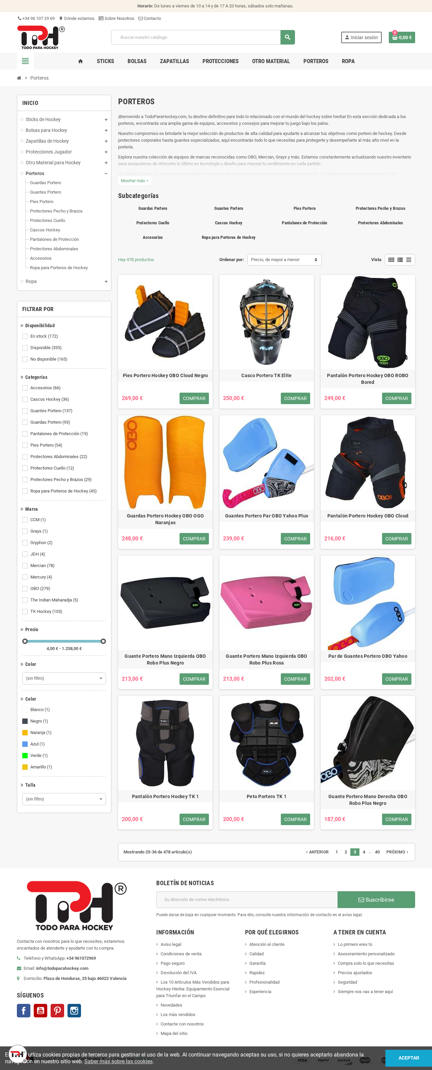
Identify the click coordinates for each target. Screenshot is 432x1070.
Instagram (74, 1010)
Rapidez (257, 972)
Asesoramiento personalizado (366, 953)
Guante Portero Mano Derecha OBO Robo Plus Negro (367, 800)
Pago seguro (173, 963)
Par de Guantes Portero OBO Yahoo (367, 656)
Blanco (40, 709)
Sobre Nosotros (119, 18)
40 (377, 851)
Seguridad (347, 982)
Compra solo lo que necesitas (366, 963)
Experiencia (260, 991)
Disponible (46, 347)
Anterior (316, 852)
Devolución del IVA (178, 972)
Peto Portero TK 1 (267, 796)
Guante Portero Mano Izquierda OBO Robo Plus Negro (165, 659)
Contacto (152, 18)
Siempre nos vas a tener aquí (365, 991)
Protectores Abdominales (58, 456)
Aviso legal (171, 944)
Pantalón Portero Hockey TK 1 (165, 796)
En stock (44, 336)
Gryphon (41, 542)
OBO (40, 588)
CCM (38, 519)
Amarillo (41, 766)
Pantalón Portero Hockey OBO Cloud (367, 515)
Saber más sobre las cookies (118, 1061)
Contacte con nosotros (182, 1023)
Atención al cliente (267, 944)
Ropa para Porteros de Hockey (63, 491)
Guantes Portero (51, 410)
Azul (37, 744)
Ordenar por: (231, 259)
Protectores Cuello (52, 468)
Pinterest (57, 1010)
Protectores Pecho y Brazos (61, 479)
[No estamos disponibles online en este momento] (17, 1053)
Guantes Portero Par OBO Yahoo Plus (266, 515)
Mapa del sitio (174, 1033)
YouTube (40, 1010)
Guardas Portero (50, 422)
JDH (37, 554)
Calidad (256, 953)
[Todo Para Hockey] (41, 36)
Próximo (398, 852)
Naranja (41, 732)
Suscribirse (379, 899)
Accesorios (45, 387)
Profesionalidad (264, 982)
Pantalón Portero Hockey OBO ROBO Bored (367, 379)
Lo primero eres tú (355, 944)
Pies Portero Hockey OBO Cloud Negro (165, 375)
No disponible (49, 359)
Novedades (171, 1005)
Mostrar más (135, 180)
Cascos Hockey (49, 399)
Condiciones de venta (181, 953)
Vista (376, 259)
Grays (39, 531)
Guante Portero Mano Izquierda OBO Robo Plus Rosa (266, 659)
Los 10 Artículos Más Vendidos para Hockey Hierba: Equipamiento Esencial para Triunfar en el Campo (193, 989)
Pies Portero (46, 445)
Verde (39, 755)
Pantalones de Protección (59, 433)
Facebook (23, 1010)
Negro (39, 721)
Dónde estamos (76, 18)
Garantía (257, 963)
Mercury (41, 577)
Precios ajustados (355, 972)
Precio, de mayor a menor (275, 259)
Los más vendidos (178, 1014)
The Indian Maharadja (54, 599)
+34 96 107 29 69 (38, 18)
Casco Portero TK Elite (266, 375)
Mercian (42, 565)
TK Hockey (46, 611)
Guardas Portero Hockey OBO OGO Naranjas (165, 519)
